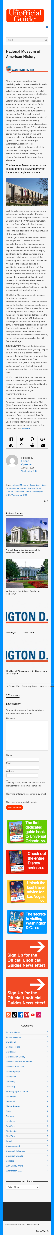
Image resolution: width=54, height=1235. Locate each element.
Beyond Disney (13, 1032)
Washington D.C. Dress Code (20, 632)
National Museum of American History (29, 485)
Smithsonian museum (16, 488)
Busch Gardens (13, 1037)
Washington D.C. (29, 471)
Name (9, 755)
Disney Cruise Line (15, 1066)
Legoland (10, 1101)
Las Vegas (11, 1096)
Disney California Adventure (19, 1061)
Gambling (10, 1081)
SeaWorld (10, 1126)
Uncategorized (13, 1146)
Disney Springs (13, 1071)
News (8, 1111)
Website (10, 771)
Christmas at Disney (15, 1057)
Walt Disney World (14, 1166)
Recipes (10, 1116)
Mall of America (13, 1106)
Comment (10, 718)
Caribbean (11, 1042)
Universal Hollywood (15, 1151)
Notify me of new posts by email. (21, 802)
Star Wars (10, 1136)
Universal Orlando (14, 1156)
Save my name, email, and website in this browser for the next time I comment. (25, 784)
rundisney (10, 1121)
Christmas (11, 1052)
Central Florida (13, 1047)
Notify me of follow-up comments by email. (26, 794)
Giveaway (10, 1086)
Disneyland (11, 1076)
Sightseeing (11, 1131)
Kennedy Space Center (17, 1091)
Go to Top (41, 1231)
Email (8, 763)
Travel (9, 1141)
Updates (10, 1161)
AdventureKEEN (33, 1225)
